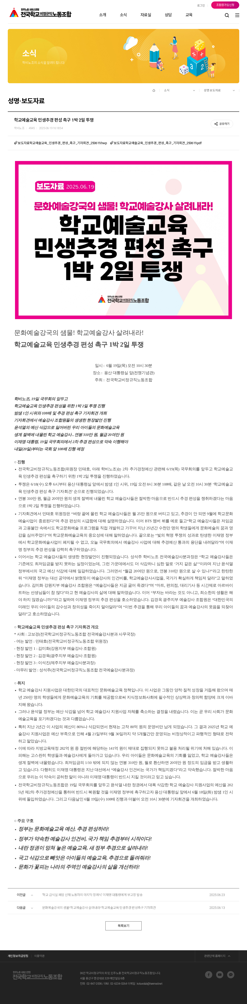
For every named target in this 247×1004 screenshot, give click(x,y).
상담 (168, 15)
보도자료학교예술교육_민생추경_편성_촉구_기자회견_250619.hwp (62, 143)
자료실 (145, 15)
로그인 (201, 5)
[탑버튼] (235, 996)
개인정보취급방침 (18, 956)
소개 (102, 15)
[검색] (227, 15)
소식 (123, 15)
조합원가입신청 (225, 5)
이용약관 (39, 956)
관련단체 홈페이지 (214, 956)
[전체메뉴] (237, 15)
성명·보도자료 (212, 90)
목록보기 (123, 926)
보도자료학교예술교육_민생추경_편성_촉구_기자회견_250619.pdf (157, 143)
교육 (189, 15)
